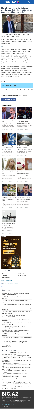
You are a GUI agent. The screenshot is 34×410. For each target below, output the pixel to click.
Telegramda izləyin (11, 85)
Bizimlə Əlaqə (20, 401)
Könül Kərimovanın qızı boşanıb (11, 363)
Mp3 (3, 273)
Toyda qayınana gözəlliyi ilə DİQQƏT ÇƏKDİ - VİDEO (16, 355)
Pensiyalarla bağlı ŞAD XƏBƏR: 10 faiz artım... (15, 376)
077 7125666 (23, 95)
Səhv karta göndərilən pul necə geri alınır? (14, 381)
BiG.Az (3, 81)
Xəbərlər (8, 90)
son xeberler (16, 400)
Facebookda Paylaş (9, 99)
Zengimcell (21, 273)
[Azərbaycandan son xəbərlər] (9, 283)
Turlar (2, 280)
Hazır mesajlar (22, 275)
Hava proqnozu (6, 277)
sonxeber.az (13, 401)
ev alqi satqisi (8, 280)
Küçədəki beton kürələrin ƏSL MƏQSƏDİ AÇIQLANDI (16, 382)
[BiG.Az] (12, 2)
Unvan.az (4, 275)
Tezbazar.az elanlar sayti (7, 102)
